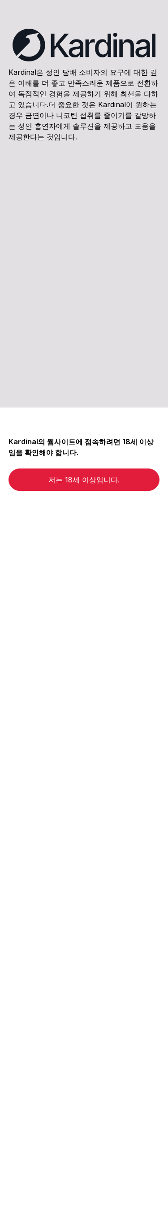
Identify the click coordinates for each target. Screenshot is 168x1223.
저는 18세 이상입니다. (84, 479)
